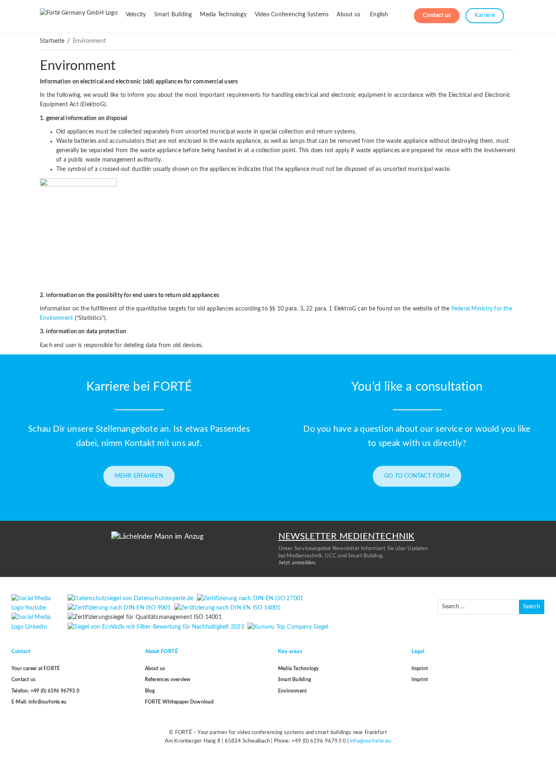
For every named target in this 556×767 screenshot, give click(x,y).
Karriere (485, 15)
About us (348, 14)
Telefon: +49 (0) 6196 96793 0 (45, 690)
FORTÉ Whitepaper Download (179, 701)
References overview (168, 679)
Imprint (420, 668)
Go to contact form (417, 476)
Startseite (52, 41)
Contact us (437, 15)
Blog (150, 690)
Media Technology (223, 14)
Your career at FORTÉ (35, 668)
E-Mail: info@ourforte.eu (38, 701)
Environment (78, 65)
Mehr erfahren (139, 476)
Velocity (136, 14)
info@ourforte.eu (370, 741)
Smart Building (173, 14)
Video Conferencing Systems (291, 14)
